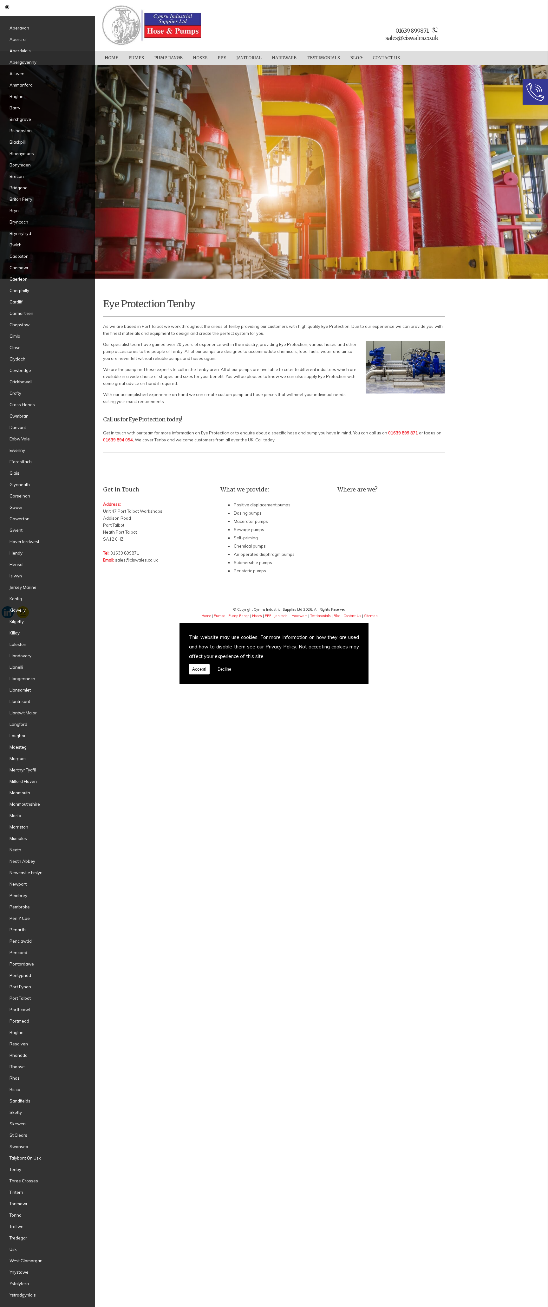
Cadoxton (19, 256)
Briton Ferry (21, 199)
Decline (224, 669)
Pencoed (18, 952)
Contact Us (386, 58)
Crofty (15, 393)
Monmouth (20, 792)
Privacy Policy (280, 647)
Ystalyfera (19, 1283)
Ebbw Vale (20, 438)
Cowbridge (20, 370)
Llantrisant (20, 701)
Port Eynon (20, 986)
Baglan (16, 96)
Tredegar (18, 1237)
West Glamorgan (26, 1260)
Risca (15, 1089)
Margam (18, 758)
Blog (356, 58)
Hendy (16, 553)
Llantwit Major (23, 712)
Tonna (16, 1215)
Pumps (136, 58)
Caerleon (19, 279)
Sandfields (20, 1100)
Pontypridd (20, 975)
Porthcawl (20, 1009)
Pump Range (168, 58)
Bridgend (19, 187)
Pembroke (20, 906)
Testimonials (323, 58)
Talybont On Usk (25, 1158)
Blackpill (18, 142)
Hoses (200, 58)
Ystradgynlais (23, 1294)
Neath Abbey (22, 861)
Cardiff (16, 301)
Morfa (15, 815)
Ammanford (21, 85)
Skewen (18, 1123)
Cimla (15, 336)
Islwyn (16, 575)
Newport (18, 884)
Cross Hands (22, 404)
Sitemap (370, 616)
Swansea (19, 1146)
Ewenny (17, 450)
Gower (16, 507)
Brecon (17, 176)
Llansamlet (20, 690)
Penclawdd (21, 941)
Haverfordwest (24, 541)
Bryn (14, 210)
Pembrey (18, 895)
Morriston (19, 826)
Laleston (18, 644)
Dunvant (18, 427)
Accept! (199, 669)
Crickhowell (21, 381)
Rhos (15, 1078)
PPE (222, 58)
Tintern (16, 1192)
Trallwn (16, 1226)
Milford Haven (23, 781)
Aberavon (19, 27)
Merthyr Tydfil (23, 769)
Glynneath (20, 484)
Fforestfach (21, 461)
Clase (15, 347)
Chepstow (19, 324)
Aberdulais (20, 50)
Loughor (18, 735)
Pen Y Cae (20, 918)
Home (111, 58)
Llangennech (22, 678)
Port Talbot (20, 998)
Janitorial (249, 58)
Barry (15, 107)
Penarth (18, 929)
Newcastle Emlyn (26, 872)
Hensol (16, 564)
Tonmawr (19, 1203)
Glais (14, 473)
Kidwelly (18, 610)
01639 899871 (124, 553)
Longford (18, 724)
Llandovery (20, 655)
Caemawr (19, 267)
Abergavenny (23, 62)
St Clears (18, 1135)
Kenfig (16, 598)
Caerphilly (19, 290)
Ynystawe (19, 1272)
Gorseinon (20, 495)
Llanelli (16, 667)
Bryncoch (19, 221)
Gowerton (19, 518)
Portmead (19, 1021)
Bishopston (21, 130)
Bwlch (16, 244)
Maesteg (18, 747)
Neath (15, 849)
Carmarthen (21, 313)
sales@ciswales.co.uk (411, 38)
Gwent (16, 530)
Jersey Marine (23, 587)
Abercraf (18, 39)
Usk (13, 1249)
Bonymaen (20, 164)
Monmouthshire (25, 804)
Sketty (16, 1112)
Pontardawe (22, 963)
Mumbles (18, 838)
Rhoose (17, 1066)
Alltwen (17, 73)
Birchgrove (20, 119)
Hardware (284, 58)
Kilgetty (17, 621)
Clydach (17, 358)
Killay (15, 632)
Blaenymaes (22, 153)
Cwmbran (19, 416)
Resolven (19, 1043)
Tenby (15, 1169)
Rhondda (19, 1055)
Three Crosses (24, 1180)
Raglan (16, 1032)
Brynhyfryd (20, 233)
